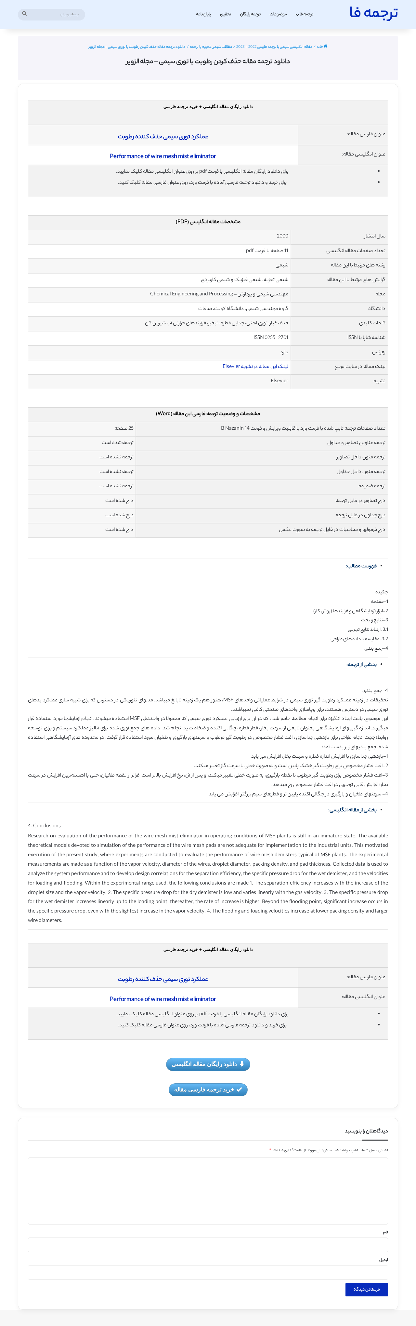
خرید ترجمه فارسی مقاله (204, 1089)
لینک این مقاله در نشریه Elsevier (255, 367)
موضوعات (278, 14)
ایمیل (383, 1260)
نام (385, 1232)
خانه (320, 47)
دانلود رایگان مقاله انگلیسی (204, 1064)
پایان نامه (203, 14)
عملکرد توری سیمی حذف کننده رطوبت (163, 137)
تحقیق (225, 14)
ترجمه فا (306, 14)
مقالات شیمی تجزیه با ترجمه (211, 47)
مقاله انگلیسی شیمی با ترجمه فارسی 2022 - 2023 (274, 47)
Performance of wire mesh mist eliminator (163, 157)
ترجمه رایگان (250, 14)
